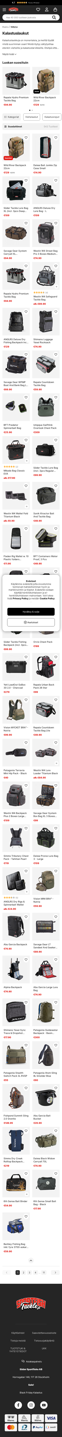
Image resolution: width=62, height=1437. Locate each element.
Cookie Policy (47, 598)
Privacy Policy (20, 598)
